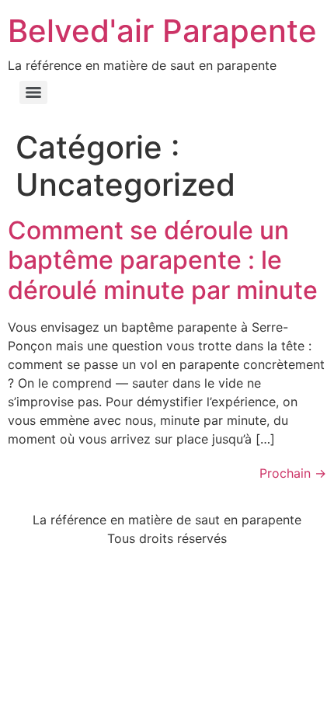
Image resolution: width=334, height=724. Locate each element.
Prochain (292, 473)
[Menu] (33, 92)
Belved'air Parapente (162, 31)
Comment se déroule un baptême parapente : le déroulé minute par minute (163, 260)
